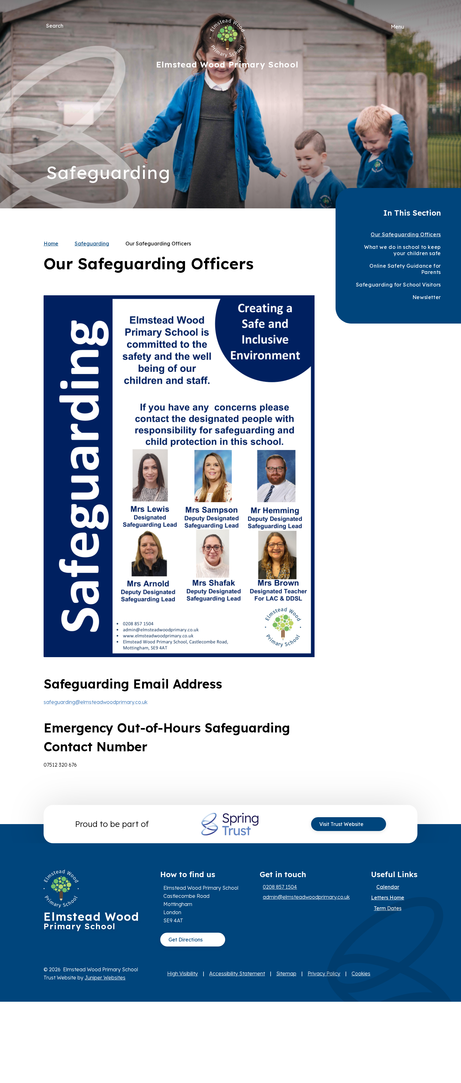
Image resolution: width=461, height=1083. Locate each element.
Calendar (387, 887)
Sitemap (286, 973)
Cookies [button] (361, 973)
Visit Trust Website (341, 824)
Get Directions (185, 939)
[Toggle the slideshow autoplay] (408, 123)
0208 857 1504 (280, 887)
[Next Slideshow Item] (408, 85)
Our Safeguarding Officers (158, 243)
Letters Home (387, 897)
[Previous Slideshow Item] (408, 104)
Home (51, 243)
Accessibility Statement (237, 973)
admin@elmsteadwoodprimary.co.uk (306, 897)
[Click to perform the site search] (68, 25)
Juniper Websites (105, 977)
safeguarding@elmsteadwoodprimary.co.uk (95, 702)
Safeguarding (92, 243)
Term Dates (387, 908)
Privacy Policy (324, 973)
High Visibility (182, 973)
